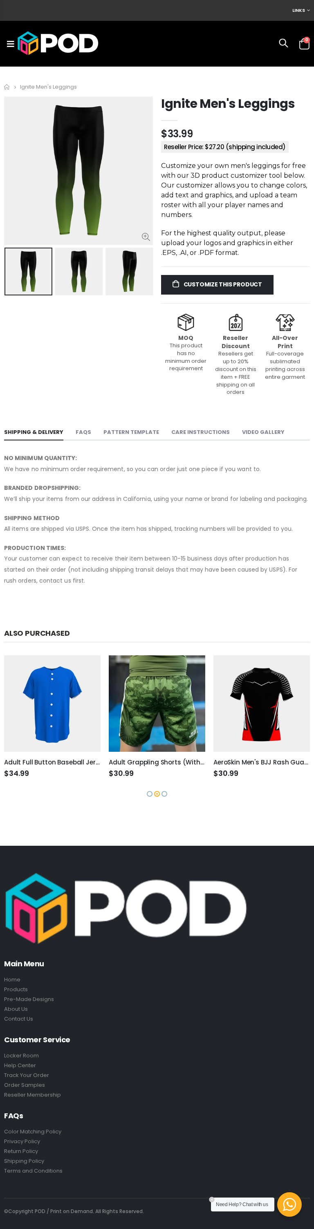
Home (7, 87)
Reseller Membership (32, 1095)
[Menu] (10, 43)
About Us (16, 1009)
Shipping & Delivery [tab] (33, 432)
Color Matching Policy (32, 1131)
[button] (149, 794)
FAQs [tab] (83, 432)
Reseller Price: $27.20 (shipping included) (225, 147)
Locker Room (21, 1055)
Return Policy (21, 1151)
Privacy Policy (22, 1141)
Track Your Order (26, 1075)
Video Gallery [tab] (263, 432)
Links (298, 10)
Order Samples (24, 1085)
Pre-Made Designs (29, 999)
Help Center (20, 1065)
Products (16, 989)
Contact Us (18, 1019)
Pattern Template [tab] (131, 432)
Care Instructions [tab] (200, 432)
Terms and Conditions (33, 1171)
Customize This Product (222, 284)
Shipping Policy (24, 1161)
